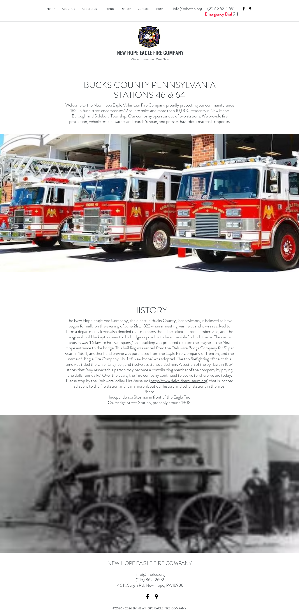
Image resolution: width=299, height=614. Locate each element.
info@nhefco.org (150, 574)
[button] (68, 8)
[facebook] (243, 9)
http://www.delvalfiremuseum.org (179, 381)
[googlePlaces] (250, 9)
